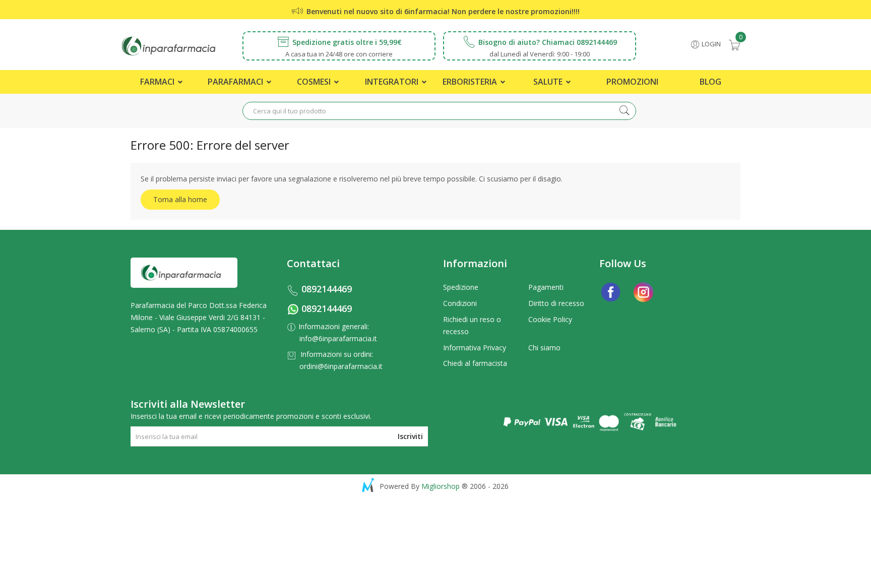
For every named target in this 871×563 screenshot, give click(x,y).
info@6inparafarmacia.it (338, 338)
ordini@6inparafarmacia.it (341, 366)
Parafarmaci (236, 81)
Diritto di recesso (556, 303)
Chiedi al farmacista (475, 363)
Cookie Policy (550, 319)
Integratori (392, 81)
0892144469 (326, 289)
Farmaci (158, 81)
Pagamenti (546, 287)
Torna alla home (180, 199)
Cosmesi (315, 81)
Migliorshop (440, 486)
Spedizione (460, 287)
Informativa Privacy (474, 347)
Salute (549, 81)
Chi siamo (544, 347)
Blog (710, 81)
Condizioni (460, 303)
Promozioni (632, 81)
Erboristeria (471, 81)
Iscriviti (410, 436)
